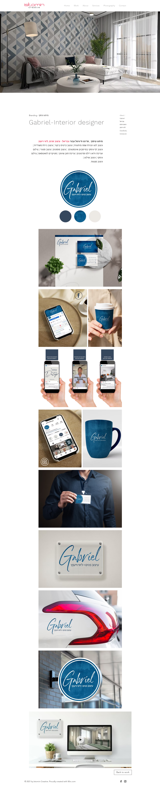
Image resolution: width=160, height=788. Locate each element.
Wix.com (72, 781)
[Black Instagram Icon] (125, 781)
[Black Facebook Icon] (121, 781)
